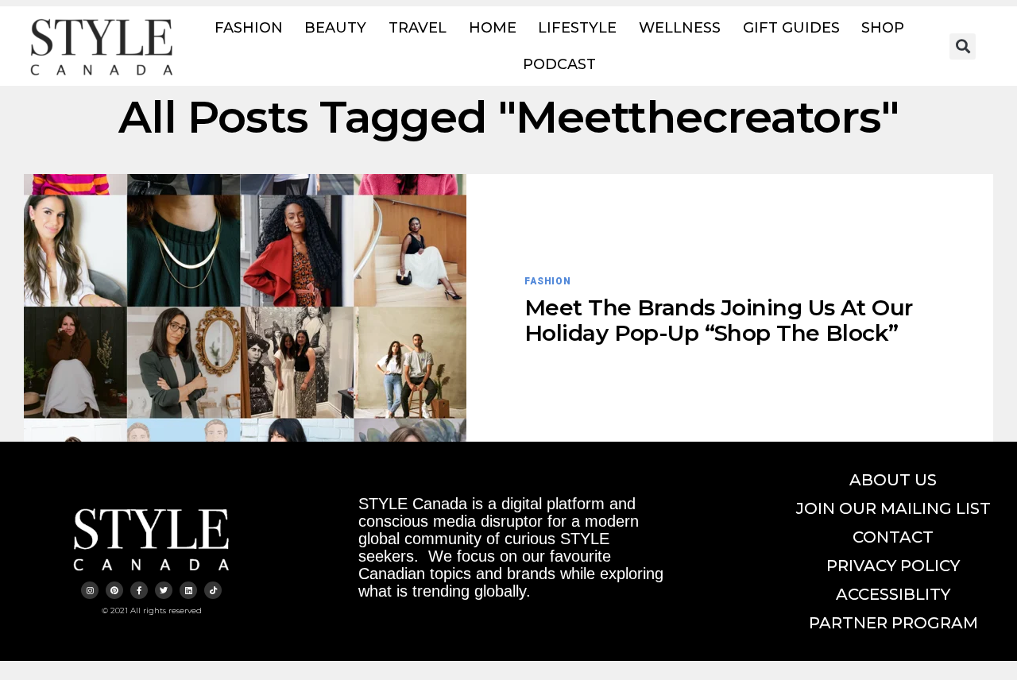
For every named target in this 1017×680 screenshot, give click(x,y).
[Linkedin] (188, 590)
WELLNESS (680, 28)
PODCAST (559, 64)
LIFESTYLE (577, 28)
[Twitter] (163, 590)
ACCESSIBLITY (893, 594)
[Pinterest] (114, 590)
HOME (492, 28)
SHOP (882, 28)
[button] (962, 46)
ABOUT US (893, 479)
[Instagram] (90, 590)
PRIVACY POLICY (893, 565)
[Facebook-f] (139, 590)
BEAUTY (335, 28)
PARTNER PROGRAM (893, 622)
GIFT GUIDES (791, 28)
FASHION (249, 28)
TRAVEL (418, 28)
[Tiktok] (213, 590)
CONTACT (893, 537)
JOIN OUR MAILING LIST (893, 508)
